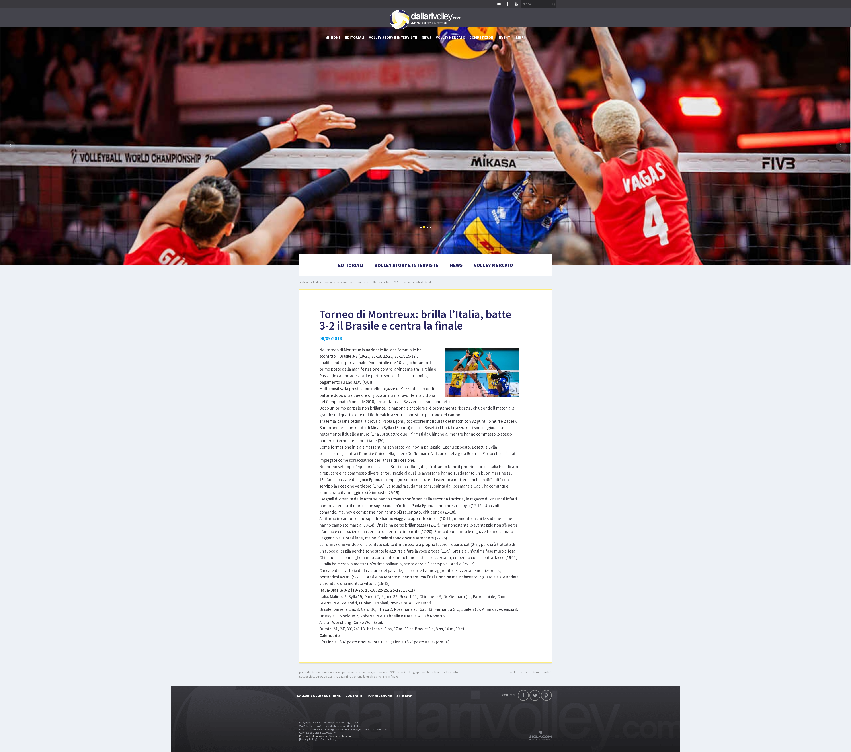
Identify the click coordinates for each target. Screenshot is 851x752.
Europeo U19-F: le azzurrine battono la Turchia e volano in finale (357, 676)
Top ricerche (379, 695)
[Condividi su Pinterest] (546, 695)
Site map (404, 695)
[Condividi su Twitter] (534, 695)
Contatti (354, 695)
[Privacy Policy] (308, 739)
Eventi (505, 37)
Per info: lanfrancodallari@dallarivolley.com (325, 736)
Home (336, 37)
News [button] (426, 37)
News (456, 265)
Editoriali (355, 37)
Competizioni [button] (482, 37)
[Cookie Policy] (329, 739)
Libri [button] (520, 37)
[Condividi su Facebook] (523, 695)
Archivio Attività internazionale (319, 282)
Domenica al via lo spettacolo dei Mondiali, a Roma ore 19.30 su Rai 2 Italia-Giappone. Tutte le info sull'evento (387, 672)
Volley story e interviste (393, 37)
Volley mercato (450, 37)
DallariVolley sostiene (319, 695)
